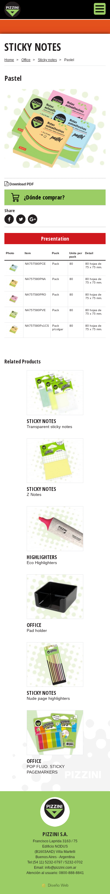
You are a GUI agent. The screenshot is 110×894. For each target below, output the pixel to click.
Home (9, 60)
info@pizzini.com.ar (60, 868)
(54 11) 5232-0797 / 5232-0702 (58, 862)
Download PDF (21, 184)
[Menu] (99, 9)
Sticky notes (47, 60)
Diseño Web (58, 885)
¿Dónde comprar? (44, 197)
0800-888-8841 (71, 873)
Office (26, 60)
